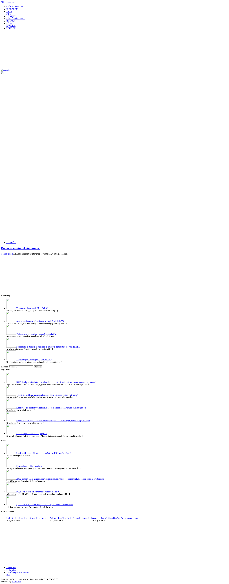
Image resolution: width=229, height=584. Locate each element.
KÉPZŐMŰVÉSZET (15, 19)
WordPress (16, 582)
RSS (8, 575)
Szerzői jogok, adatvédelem (17, 572)
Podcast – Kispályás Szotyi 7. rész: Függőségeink (70, 518)
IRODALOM (12, 9)
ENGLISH (11, 26)
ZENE (9, 11)
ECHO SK (11, 28)
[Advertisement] (80, 50)
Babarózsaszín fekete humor (20, 248)
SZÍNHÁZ (11, 16)
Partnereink (11, 570)
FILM (8, 14)
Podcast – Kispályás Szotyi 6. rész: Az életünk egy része (114, 518)
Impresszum (11, 567)
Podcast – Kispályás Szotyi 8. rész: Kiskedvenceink (28, 518)
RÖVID (9, 23)
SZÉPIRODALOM (14, 7)
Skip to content (7, 2)
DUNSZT (10, 21)
